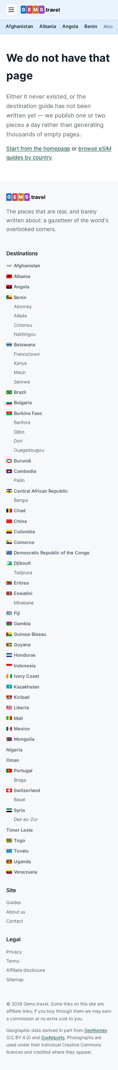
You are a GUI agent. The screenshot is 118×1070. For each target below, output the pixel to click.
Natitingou (25, 334)
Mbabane (24, 602)
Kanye (20, 363)
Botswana (24, 344)
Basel (19, 799)
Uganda (22, 861)
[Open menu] (12, 10)
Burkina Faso (28, 413)
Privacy (14, 951)
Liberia (21, 707)
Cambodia (25, 471)
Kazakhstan (26, 686)
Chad (19, 510)
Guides (13, 902)
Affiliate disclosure (25, 970)
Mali (18, 718)
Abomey (23, 306)
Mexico (22, 728)
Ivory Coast (26, 676)
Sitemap (15, 979)
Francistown (27, 354)
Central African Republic (41, 491)
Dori (18, 441)
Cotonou (23, 325)
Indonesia (25, 665)
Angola (70, 26)
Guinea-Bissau (30, 634)
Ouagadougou (29, 450)
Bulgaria (23, 402)
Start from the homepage (38, 148)
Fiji (17, 613)
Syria (19, 810)
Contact (14, 921)
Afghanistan (19, 26)
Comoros (24, 542)
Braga (20, 780)
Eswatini (23, 593)
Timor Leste (19, 830)
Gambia (22, 623)
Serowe (22, 381)
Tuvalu (21, 850)
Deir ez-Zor (26, 819)
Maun (19, 372)
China (20, 521)
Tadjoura (23, 572)
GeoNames (95, 1030)
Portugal (23, 770)
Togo (19, 840)
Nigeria (14, 749)
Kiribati (22, 697)
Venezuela (25, 872)
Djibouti (22, 563)
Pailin (19, 480)
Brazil (20, 392)
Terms (13, 961)
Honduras (25, 655)
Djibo (19, 431)
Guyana (22, 644)
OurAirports (53, 1037)
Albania (47, 26)
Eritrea (21, 583)
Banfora (22, 422)
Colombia (24, 531)
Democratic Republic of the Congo (52, 552)
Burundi (22, 460)
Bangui (21, 500)
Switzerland (27, 790)
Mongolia (24, 739)
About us (15, 911)
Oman (12, 760)
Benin (90, 26)
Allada (20, 315)
